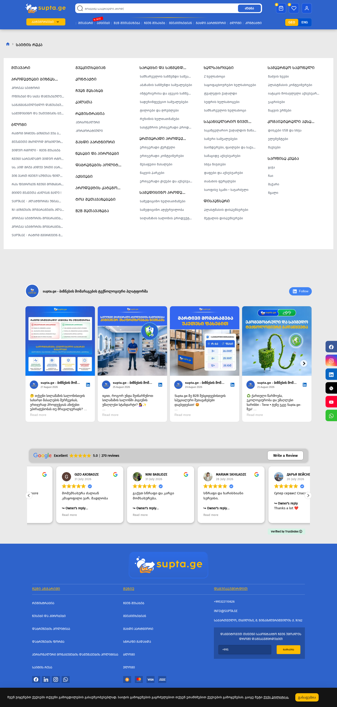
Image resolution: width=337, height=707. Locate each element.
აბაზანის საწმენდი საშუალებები (166, 85)
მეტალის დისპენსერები (223, 218)
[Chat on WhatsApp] (331, 415)
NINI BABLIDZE (129, 474)
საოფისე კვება (283, 158)
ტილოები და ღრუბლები (159, 110)
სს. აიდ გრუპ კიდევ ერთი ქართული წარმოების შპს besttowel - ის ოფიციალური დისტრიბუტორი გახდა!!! (39, 167)
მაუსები (274, 147)
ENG (304, 22)
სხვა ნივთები (215, 164)
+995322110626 (224, 602)
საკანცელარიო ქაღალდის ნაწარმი (231, 130)
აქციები (103, 23)
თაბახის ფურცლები (220, 181)
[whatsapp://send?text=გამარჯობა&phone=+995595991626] (66, 679)
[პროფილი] (307, 8)
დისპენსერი (217, 200)
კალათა (83, 102)
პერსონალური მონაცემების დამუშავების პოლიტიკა (75, 655)
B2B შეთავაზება (127, 23)
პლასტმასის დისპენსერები (226, 210)
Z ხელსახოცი (214, 76)
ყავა (271, 167)
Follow (303, 291)
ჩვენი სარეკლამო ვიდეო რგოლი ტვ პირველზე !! (39, 159)
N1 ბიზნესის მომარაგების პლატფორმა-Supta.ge (39, 210)
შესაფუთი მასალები (156, 164)
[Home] (168, 564)
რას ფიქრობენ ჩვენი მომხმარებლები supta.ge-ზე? (39, 184)
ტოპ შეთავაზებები (95, 199)
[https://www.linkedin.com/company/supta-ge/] (331, 374)
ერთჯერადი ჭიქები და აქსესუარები (167, 181)
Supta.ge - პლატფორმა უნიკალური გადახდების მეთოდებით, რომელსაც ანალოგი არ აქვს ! (39, 201)
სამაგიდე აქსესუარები (222, 156)
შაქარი (273, 184)
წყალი (273, 193)
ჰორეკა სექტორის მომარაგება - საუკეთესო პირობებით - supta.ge (39, 218)
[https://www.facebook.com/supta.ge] (331, 346)
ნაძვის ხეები (278, 76)
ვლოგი (129, 667)
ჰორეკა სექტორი (26, 88)
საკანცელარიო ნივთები (230, 121)
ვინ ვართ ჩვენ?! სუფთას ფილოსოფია (39, 176)
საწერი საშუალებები (221, 139)
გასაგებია (307, 697)
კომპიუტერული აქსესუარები (294, 121)
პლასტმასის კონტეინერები (290, 85)
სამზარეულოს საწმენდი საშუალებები (167, 76)
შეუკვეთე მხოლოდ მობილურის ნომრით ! (39, 142)
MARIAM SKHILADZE (204, 474)
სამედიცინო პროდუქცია (165, 192)
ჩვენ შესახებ (154, 23)
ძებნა (249, 8)
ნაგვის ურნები (279, 110)
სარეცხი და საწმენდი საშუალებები (165, 67)
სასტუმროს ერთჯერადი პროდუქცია (167, 127)
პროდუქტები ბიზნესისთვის (37, 79)
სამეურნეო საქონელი (291, 67)
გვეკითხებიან (180, 23)
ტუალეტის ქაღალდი (220, 93)
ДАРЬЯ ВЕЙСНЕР (272, 474)
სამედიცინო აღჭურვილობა (162, 210)
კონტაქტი (253, 23)
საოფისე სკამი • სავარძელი (226, 190)
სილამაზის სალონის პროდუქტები (167, 218)
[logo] (45, 8)
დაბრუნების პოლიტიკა (100, 164)
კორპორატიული (89, 131)
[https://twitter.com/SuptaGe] (331, 388)
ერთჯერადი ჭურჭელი (157, 147)
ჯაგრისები (276, 102)
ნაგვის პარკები (152, 173)
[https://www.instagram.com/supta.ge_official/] (331, 360)
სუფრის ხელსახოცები (222, 102)
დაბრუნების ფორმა (48, 642)
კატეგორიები (43, 22)
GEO (291, 22)
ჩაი (270, 176)
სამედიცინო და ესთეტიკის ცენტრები (39, 113)
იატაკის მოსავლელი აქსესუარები (295, 93)
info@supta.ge (226, 611)
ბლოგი (235, 23)
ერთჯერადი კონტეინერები (162, 156)
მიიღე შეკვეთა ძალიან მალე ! (36, 193)
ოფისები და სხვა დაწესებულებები (39, 96)
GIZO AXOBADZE (59, 474)
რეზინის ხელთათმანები (159, 119)
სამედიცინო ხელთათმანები (162, 201)
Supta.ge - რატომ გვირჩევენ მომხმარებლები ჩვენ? (39, 235)
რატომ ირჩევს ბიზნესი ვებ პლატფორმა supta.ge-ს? (39, 133)
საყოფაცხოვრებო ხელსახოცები (230, 85)
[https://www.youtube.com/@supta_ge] (331, 401)
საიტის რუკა (42, 667)
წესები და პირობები (97, 153)
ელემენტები (278, 139)
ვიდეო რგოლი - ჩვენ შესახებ (36, 150)
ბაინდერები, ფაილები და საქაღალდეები (231, 147)
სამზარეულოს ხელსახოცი (225, 110)
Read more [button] (42, 515)
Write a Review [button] (285, 455)
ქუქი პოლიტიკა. (276, 697)
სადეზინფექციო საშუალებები (164, 102)
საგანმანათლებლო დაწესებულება (39, 105)
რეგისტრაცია (90, 113)
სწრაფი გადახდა (137, 642)
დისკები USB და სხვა (284, 130)
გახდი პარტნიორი (211, 23)
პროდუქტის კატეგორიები (101, 187)
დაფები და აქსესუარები (223, 173)
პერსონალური (88, 122)
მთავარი (85, 23)
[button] (57, 21)
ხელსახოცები (219, 67)
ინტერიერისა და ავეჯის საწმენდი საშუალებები (167, 93)
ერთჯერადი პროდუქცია (165, 138)
